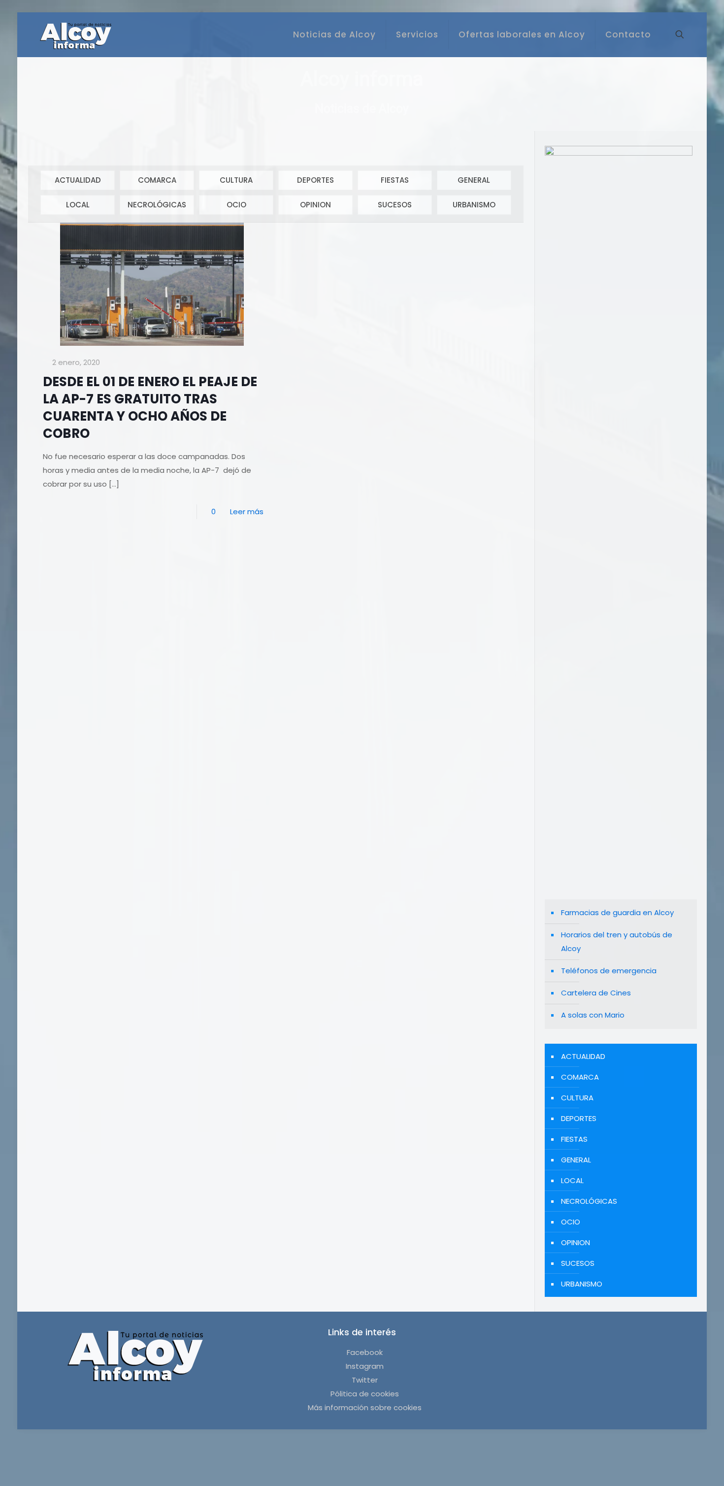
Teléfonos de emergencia (609, 970)
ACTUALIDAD (78, 180)
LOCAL (78, 204)
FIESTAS (395, 180)
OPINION (315, 204)
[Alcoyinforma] (75, 34)
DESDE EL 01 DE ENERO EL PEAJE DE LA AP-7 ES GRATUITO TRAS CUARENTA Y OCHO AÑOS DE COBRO (150, 407)
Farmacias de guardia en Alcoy (617, 912)
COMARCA (157, 180)
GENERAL (474, 180)
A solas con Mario (593, 1015)
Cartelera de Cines (596, 993)
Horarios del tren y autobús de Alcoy (616, 941)
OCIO (236, 204)
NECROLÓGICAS (157, 204)
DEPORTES (315, 180)
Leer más (246, 511)
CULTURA (236, 180)
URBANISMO (474, 204)
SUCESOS (395, 204)
